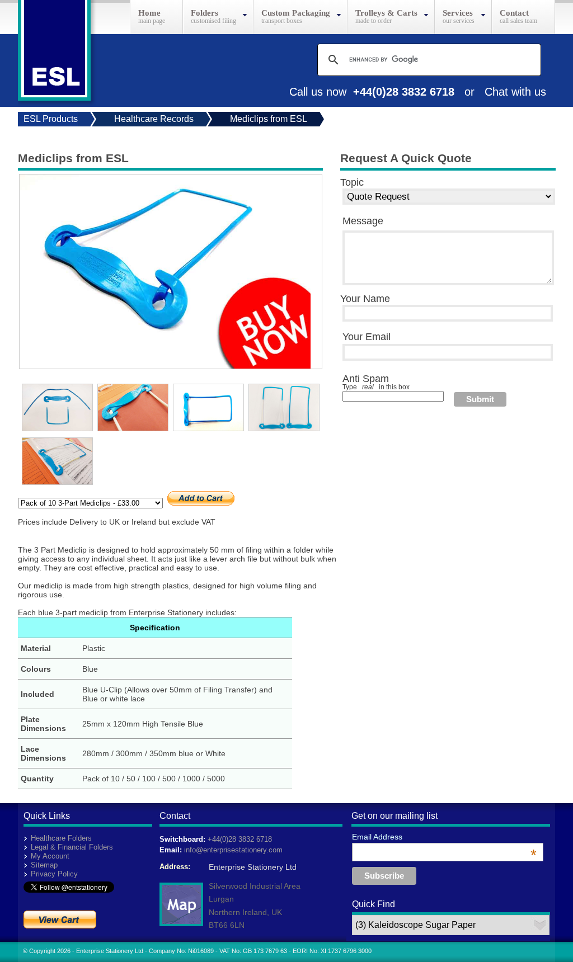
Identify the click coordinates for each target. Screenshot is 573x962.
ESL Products (51, 119)
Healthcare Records (154, 119)
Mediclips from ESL (268, 119)
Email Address (444, 836)
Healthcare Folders (61, 838)
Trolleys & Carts (386, 12)
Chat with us (515, 92)
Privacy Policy (54, 874)
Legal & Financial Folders (72, 847)
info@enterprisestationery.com (233, 850)
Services (458, 12)
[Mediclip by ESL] (165, 365)
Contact (514, 12)
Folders (204, 12)
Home (149, 12)
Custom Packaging (295, 12)
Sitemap (44, 865)
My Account (50, 856)
